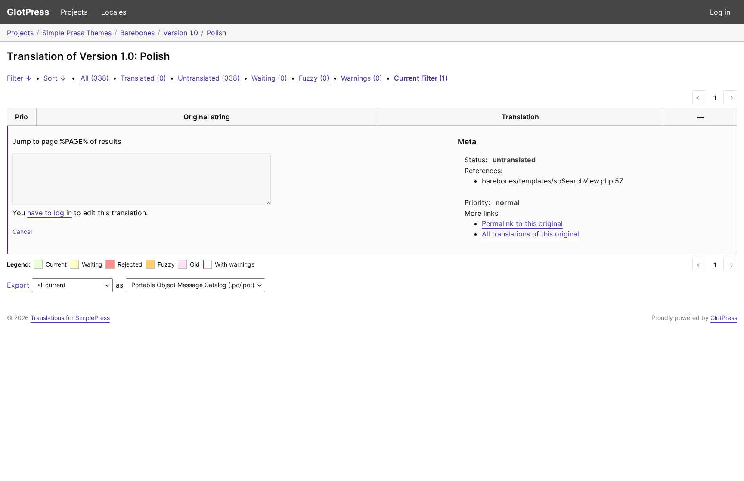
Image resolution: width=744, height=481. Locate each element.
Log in (720, 12)
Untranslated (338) (209, 78)
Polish (216, 32)
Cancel (22, 231)
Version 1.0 (180, 32)
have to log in (49, 212)
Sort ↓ (54, 78)
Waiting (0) (269, 78)
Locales (113, 12)
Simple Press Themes (77, 32)
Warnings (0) (361, 78)
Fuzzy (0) (314, 78)
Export (18, 285)
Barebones (137, 32)
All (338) (95, 78)
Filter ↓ (19, 78)
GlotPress (28, 11)
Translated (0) (143, 78)
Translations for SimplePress (70, 317)
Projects (74, 12)
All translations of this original (530, 234)
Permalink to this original (522, 223)
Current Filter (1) (421, 78)
